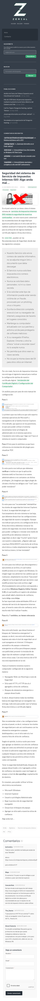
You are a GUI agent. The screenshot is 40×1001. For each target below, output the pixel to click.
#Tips (9, 831)
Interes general (32, 187)
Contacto (7, 36)
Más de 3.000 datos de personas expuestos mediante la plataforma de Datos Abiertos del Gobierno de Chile (18, 102)
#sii (4, 831)
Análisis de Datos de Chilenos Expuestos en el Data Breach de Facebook (18, 95)
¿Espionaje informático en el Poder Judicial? (19, 115)
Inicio (6, 32)
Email (8, 960)
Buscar (31, 75)
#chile (5, 828)
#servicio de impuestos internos (27, 828)
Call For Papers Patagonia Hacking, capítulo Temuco (18, 109)
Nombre (9, 953)
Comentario (10, 968)
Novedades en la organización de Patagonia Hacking (18, 121)
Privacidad (5, 190)
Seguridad (13, 190)
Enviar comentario (14, 993)
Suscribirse (31, 56)
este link (8, 238)
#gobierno (12, 828)
